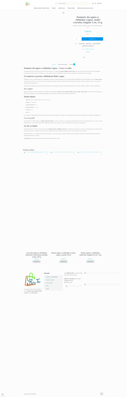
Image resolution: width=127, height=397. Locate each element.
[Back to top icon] (101, 393)
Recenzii (71, 64)
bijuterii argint (82, 43)
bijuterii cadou (89, 43)
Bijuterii (87, 49)
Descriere (54, 64)
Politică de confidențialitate (51, 276)
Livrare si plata (49, 282)
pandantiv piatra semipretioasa (88, 45)
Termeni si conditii (50, 279)
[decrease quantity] (74, 39)
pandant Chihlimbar (96, 43)
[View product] (47, 156)
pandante (92, 49)
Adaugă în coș (92, 38)
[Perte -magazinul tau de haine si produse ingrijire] (27, 3)
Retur (47, 285)
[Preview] (47, 162)
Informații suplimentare (62, 64)
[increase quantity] (79, 39)
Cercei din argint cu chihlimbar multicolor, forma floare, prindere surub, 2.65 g (37, 255)
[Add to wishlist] (47, 159)
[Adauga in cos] (47, 154)
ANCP (47, 288)
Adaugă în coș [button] (36, 261)
